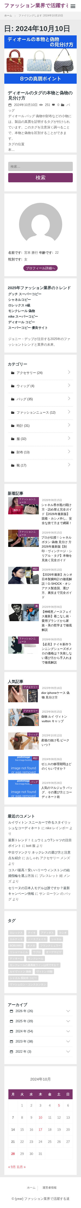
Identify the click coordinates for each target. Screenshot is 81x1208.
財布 (23, 452)
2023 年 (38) (24, 1041)
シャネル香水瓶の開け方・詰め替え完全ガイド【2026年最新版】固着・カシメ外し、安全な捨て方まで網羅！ (57, 514)
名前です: (15, 252)
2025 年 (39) (24, 1021)
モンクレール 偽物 (21, 311)
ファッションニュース (36, 412)
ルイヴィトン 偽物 (20, 971)
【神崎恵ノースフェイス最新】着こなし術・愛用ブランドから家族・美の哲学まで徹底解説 (57, 621)
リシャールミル (19, 952)
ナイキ (32, 932)
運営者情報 (50, 1187)
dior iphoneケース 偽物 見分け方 (56, 695)
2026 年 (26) (24, 1011)
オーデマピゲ (54, 952)
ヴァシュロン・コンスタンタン (28, 984)
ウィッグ (25, 386)
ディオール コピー (21, 322)
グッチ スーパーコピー (24, 294)
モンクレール (35, 958)
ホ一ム (31, 1187)
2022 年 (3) (23, 1051)
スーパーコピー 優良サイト (28, 327)
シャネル (56, 939)
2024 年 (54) (24, 1031)
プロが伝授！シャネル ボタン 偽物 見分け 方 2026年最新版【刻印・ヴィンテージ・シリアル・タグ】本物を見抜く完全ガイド (57, 549)
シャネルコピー (19, 299)
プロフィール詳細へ (40, 268)
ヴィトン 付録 (44, 971)
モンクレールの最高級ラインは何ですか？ (34, 965)
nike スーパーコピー (23, 316)
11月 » (21, 1167)
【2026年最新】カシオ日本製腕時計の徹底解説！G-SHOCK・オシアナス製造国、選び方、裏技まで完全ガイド (57, 586)
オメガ (31, 945)
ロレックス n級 (19, 305)
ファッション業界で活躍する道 (37, 7)
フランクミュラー (50, 945)
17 (40, 1129)
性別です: (15, 259)
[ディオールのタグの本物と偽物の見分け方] (40, 59)
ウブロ (37, 952)
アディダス (47, 932)
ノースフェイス (37, 939)
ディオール (16, 958)
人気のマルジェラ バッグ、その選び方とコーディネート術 (57, 792)
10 (40, 1117)
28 (13, 1154)
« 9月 (12, 1167)
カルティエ (16, 939)
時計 (23, 425)
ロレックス (16, 932)
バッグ (24, 399)
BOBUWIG (16, 945)
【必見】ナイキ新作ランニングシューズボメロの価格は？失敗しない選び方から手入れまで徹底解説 (57, 653)
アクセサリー (29, 373)
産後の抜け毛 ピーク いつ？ (55, 743)
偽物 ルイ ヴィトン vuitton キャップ (54, 719)
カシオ (63, 932)
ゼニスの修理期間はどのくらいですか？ (56, 766)
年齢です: (46, 252)
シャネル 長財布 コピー (23, 978)
